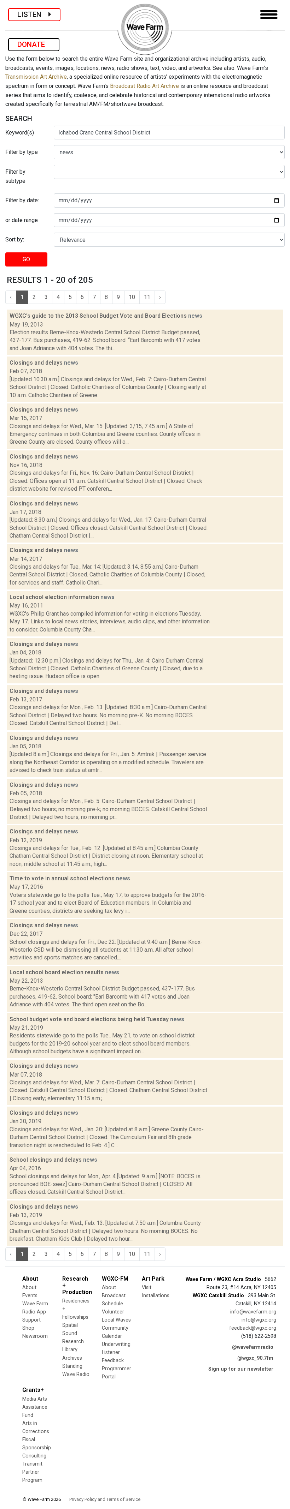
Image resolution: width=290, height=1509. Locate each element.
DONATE (33, 44)
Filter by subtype (15, 176)
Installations (155, 1296)
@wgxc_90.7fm (255, 1358)
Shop (28, 1328)
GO (26, 259)
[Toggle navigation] (269, 14)
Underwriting (116, 1344)
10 (132, 297)
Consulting (34, 1456)
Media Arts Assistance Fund (34, 1407)
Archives (72, 1358)
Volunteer (113, 1312)
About (29, 1288)
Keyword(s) (19, 132)
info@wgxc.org (259, 1320)
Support (31, 1320)
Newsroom (35, 1336)
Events (29, 1296)
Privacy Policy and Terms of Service (104, 1499)
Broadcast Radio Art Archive (144, 86)
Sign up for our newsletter (240, 1369)
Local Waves (116, 1320)
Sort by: (14, 239)
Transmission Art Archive (36, 76)
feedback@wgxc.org (252, 1328)
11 (147, 297)
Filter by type (21, 152)
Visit (146, 1288)
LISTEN (32, 14)
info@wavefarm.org (253, 1312)
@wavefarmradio (252, 1347)
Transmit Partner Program (32, 1472)
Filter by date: (22, 200)
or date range (21, 220)
